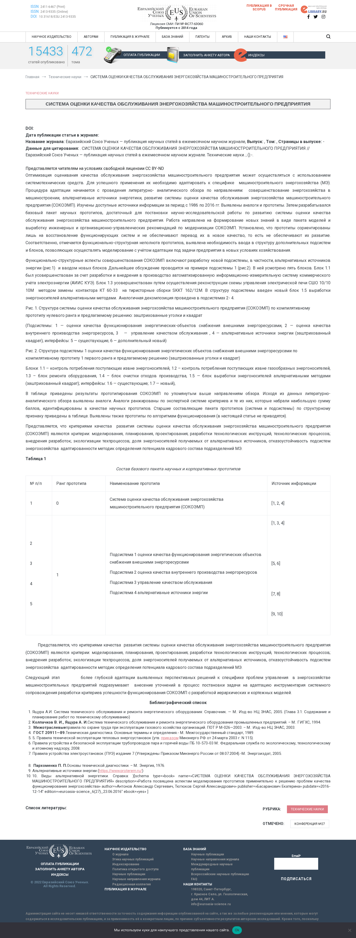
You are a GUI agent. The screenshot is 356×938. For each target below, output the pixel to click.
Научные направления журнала (136, 879)
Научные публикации (128, 874)
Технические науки (42, 93)
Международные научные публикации (212, 866)
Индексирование (125, 864)
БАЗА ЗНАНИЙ (172, 37)
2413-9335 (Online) (54, 12)
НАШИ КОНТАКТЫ (257, 37)
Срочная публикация (286, 7)
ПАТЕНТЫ (202, 37)
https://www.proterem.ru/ (120, 770)
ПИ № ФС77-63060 (189, 24)
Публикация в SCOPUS (259, 7)
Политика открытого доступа (135, 869)
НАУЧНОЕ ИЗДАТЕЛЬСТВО (51, 37)
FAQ (194, 879)
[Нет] (349, 930)
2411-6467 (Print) (52, 7)
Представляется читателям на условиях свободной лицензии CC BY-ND (95, 168)
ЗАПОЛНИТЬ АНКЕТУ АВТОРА (206, 55)
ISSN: (35, 6)
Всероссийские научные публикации (220, 874)
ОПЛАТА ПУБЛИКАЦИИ (142, 55)
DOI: (34, 16)
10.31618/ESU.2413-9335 (57, 16)
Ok (237, 930)
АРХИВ (227, 37)
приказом (170, 738)
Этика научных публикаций (133, 859)
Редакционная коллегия (131, 884)
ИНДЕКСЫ (256, 55)
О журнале (120, 854)
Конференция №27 (309, 824)
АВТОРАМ (91, 37)
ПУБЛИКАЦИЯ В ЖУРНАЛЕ (130, 37)
